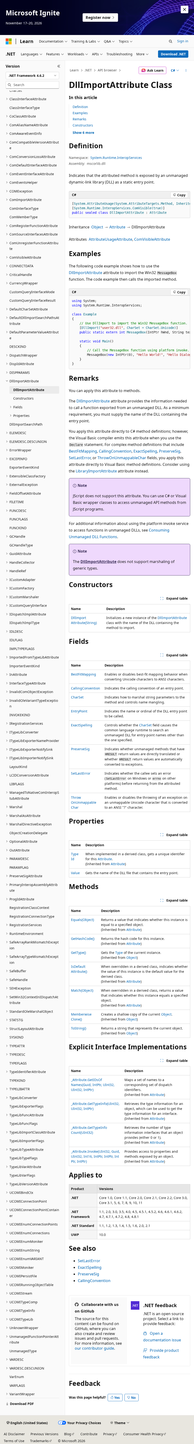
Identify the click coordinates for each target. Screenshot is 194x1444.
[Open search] (170, 41)
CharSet (77, 697)
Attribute (117, 227)
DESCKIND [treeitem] (17, 346)
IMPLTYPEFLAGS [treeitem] (22, 648)
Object (97, 227)
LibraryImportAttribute (96, 471)
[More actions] (186, 70)
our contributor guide (94, 1348)
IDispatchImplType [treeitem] (24, 622)
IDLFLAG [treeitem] (15, 640)
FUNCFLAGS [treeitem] (18, 519)
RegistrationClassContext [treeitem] (29, 907)
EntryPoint (79, 711)
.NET (88, 70)
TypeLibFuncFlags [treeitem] (23, 1123)
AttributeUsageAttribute (110, 239)
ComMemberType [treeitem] (23, 217)
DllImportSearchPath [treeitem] (26, 424)
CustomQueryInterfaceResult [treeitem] (32, 300)
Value (75, 873)
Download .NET (173, 54)
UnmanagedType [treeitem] (23, 1351)
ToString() (78, 1028)
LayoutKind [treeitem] (18, 766)
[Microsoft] (9, 41)
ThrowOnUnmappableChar (121, 457)
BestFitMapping (83, 451)
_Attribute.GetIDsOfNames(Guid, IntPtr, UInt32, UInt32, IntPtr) (93, 1085)
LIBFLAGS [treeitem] (16, 784)
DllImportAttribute (85, 272)
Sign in (182, 41)
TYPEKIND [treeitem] (17, 1080)
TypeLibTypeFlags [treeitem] (23, 1158)
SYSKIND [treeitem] (16, 1037)
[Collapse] (59, 66)
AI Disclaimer (14, 1434)
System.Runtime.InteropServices (116, 157)
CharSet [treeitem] (15, 90)
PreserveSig (169, 451)
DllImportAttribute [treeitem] (28, 390)
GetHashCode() (82, 938)
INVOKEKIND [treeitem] (19, 715)
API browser (107, 70)
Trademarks (39, 1441)
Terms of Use (14, 1441)
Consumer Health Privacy (143, 1434)
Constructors (83, 125)
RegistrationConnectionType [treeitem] (31, 916)
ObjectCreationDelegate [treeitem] (28, 833)
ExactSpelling (145, 451)
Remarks (79, 119)
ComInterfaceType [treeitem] (24, 208)
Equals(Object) (82, 919)
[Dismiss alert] (184, 9)
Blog (67, 1434)
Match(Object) (82, 990)
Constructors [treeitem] (23, 398)
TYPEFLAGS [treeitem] (18, 1063)
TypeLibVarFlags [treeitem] (22, 1175)
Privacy (108, 1434)
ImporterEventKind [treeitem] (24, 666)
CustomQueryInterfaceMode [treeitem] (32, 292)
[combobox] (32, 75)
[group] (129, 208)
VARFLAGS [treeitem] (17, 1385)
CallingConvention (115, 451)
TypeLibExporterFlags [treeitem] (26, 1106)
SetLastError (80, 457)
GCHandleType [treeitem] (21, 545)
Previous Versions (44, 1434)
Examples (80, 113)
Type (119, 952)
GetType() (78, 952)
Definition (80, 107)
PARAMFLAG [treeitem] (18, 867)
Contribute (88, 1434)
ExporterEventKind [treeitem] (24, 467)
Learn (74, 70)
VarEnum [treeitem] (16, 1376)
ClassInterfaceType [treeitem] (24, 107)
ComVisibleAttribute (152, 239)
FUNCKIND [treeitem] (17, 528)
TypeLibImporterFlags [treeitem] (26, 1141)
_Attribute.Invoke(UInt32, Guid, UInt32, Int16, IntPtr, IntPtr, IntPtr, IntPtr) (95, 1156)
